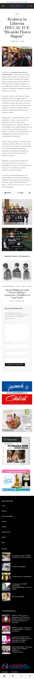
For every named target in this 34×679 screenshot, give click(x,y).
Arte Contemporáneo (8, 286)
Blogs (4, 537)
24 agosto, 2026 (19, 301)
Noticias (12, 202)
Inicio (3, 506)
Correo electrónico (11, 351)
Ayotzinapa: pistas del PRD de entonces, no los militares (21, 556)
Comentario (8, 322)
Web (6, 357)
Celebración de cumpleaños (22, 576)
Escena (17, 231)
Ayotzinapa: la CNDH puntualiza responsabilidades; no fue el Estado (22, 586)
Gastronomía (6, 532)
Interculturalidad (7, 516)
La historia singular (19, 566)
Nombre (7, 343)
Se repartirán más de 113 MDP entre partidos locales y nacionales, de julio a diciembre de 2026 (22, 639)
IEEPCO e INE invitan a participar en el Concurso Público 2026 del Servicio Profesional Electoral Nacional (21, 619)
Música (4, 511)
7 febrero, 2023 (14, 41)
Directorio (14, 672)
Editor (22, 41)
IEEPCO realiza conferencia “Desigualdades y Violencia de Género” (22, 629)
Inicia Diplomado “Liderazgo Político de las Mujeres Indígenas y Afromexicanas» (22, 649)
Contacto (5, 672)
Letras (17, 14)
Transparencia (20, 202)
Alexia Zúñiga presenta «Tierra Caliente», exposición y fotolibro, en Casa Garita (17, 293)
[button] (31, 6)
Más (3, 542)
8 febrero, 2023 (14, 242)
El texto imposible (18, 596)
